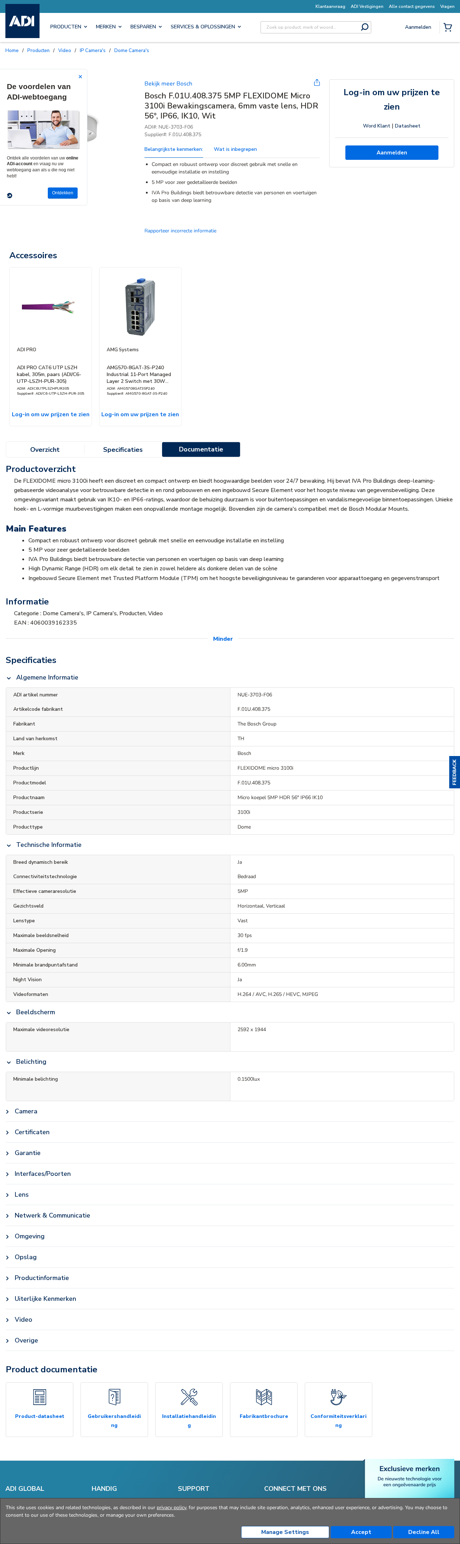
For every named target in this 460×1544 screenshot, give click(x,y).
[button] (454, 772)
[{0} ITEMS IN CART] (449, 28)
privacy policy (171, 1507)
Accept (361, 1532)
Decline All (424, 1532)
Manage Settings (285, 1532)
